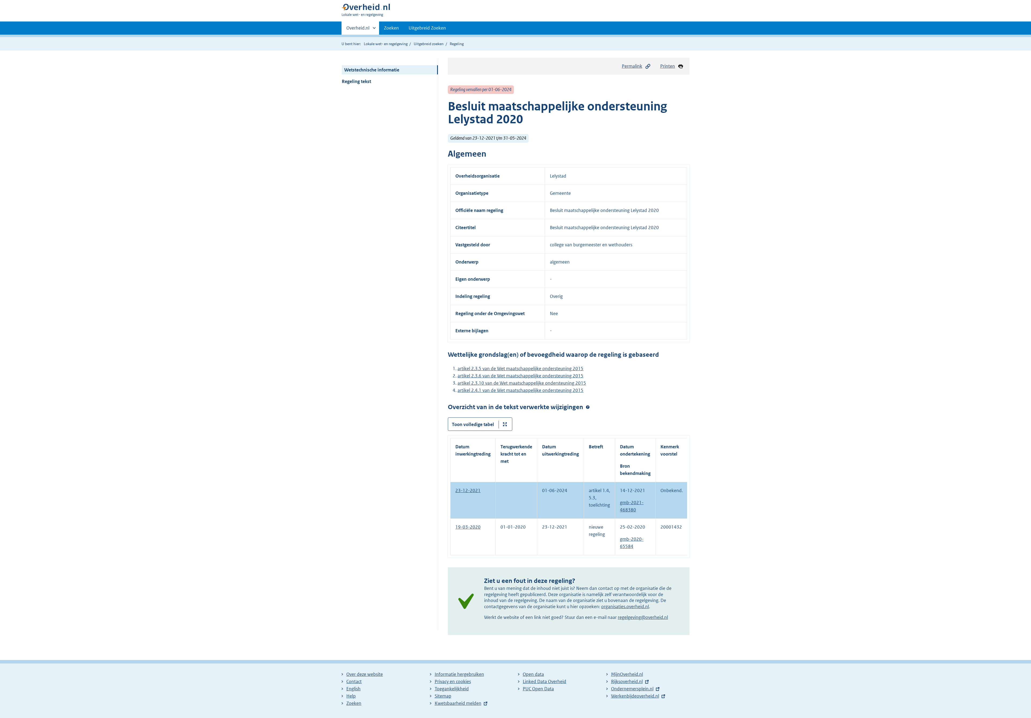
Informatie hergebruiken (459, 674)
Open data (533, 674)
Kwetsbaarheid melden (458, 703)
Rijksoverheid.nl (627, 681)
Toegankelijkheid (452, 689)
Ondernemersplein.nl (632, 689)
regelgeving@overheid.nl (643, 617)
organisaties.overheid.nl (625, 606)
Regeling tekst (356, 81)
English (353, 689)
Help (351, 696)
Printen (667, 66)
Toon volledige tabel (473, 424)
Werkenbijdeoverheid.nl (635, 696)
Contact (354, 681)
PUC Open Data (538, 689)
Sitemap (443, 696)
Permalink (632, 66)
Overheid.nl (357, 30)
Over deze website (364, 674)
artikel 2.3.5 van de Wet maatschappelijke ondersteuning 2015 (520, 368)
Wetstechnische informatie (371, 70)
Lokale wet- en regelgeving (386, 43)
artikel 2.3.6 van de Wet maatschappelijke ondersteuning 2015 (520, 376)
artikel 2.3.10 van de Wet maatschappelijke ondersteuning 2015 (522, 383)
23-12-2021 (468, 490)
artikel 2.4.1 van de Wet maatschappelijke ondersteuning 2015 (520, 390)
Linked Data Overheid (544, 681)
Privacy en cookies (453, 681)
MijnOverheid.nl (627, 674)
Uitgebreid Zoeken (427, 28)
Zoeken (391, 28)
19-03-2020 (468, 527)
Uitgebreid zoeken (429, 43)
